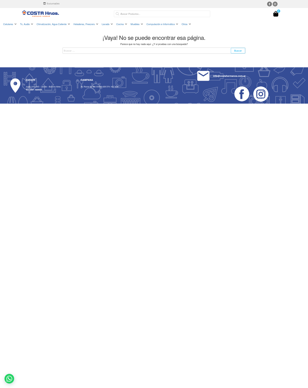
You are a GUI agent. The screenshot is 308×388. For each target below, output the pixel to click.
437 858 (114, 86)
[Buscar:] (154, 51)
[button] (10, 24)
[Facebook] (269, 4)
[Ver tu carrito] (275, 15)
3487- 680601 (36, 89)
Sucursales (53, 3)
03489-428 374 (103, 86)
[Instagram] (275, 4)
